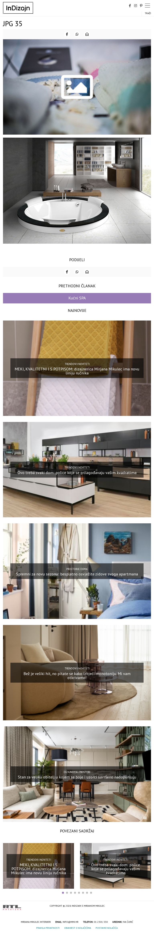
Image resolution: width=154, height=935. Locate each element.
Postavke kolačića (107, 927)
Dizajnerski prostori (77, 772)
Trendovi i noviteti (77, 364)
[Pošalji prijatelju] (87, 34)
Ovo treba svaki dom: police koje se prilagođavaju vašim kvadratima (77, 472)
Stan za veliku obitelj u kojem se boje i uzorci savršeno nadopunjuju (77, 777)
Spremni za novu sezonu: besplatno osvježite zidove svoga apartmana (77, 574)
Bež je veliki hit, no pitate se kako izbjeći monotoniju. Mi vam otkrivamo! (77, 675)
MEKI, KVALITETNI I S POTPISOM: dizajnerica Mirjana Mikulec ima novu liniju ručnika (77, 371)
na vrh (147, 906)
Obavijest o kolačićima (77, 927)
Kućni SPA (77, 298)
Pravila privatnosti (48, 927)
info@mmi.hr (70, 921)
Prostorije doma (77, 569)
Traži (148, 13)
